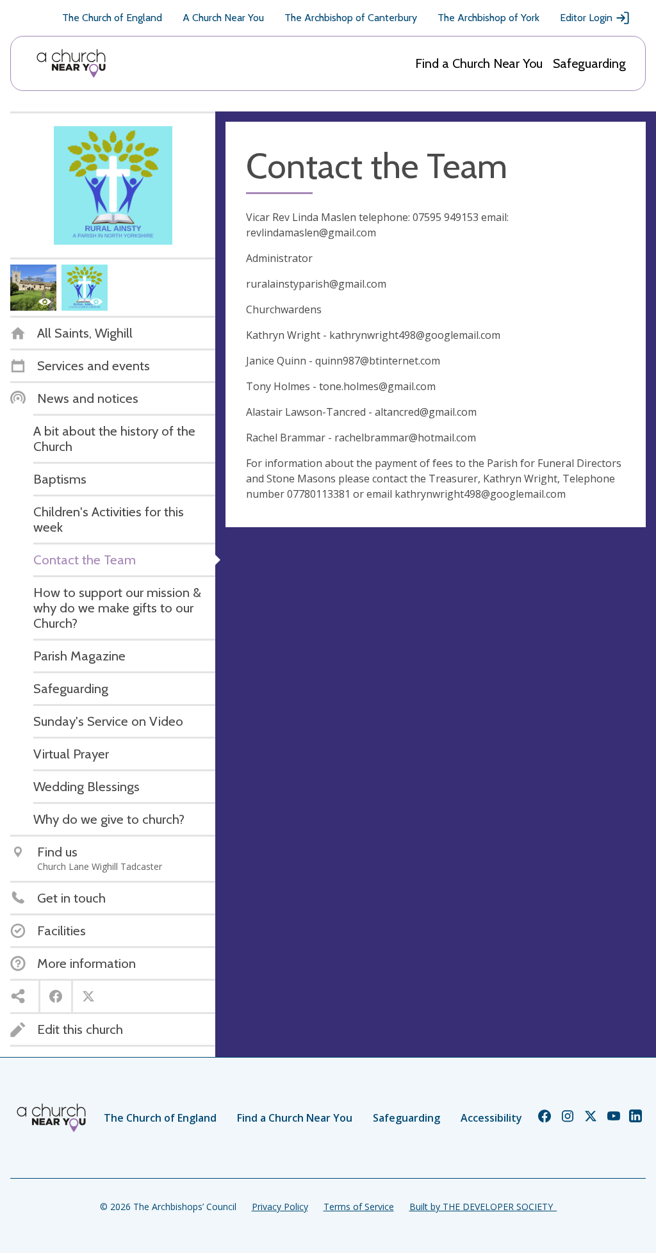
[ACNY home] (71, 63)
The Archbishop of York (488, 18)
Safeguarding (589, 63)
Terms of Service (359, 1206)
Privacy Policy (280, 1206)
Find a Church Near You (479, 63)
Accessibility (491, 1118)
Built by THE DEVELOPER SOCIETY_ (483, 1206)
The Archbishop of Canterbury (350, 18)
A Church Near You (223, 18)
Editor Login (586, 18)
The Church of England (112, 18)
